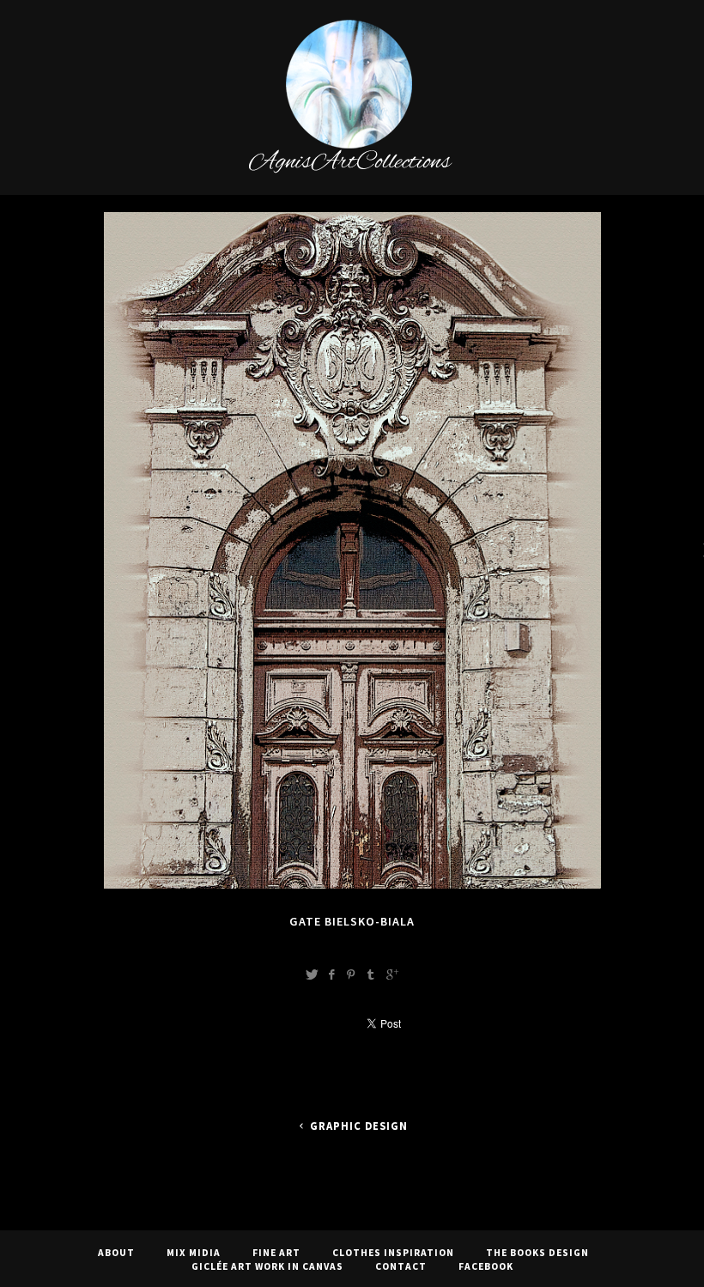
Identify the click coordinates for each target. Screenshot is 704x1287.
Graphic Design (358, 1126)
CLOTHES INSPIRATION (393, 1253)
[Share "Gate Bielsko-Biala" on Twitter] (311, 974)
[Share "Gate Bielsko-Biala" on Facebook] (331, 974)
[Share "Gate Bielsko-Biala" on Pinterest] (351, 974)
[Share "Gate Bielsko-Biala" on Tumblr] (371, 974)
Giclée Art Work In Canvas (267, 1266)
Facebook (485, 1266)
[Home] (352, 171)
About (116, 1253)
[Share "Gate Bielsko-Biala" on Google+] (392, 974)
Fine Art (276, 1253)
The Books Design (537, 1253)
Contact (401, 1266)
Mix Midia (194, 1253)
